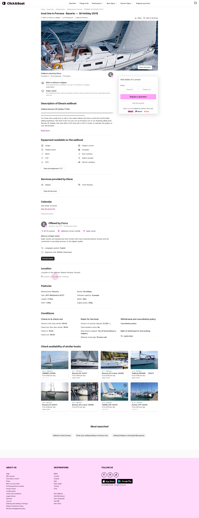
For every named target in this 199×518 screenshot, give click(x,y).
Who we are (10, 476)
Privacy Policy (11, 488)
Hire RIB (56, 501)
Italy (55, 481)
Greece (56, 479)
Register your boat (143, 3)
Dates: (122, 85)
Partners (9, 498)
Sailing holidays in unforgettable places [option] (128, 435)
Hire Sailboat (58, 493)
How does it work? (12, 479)
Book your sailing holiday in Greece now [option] (92, 435)
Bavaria (55, 292)
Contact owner (47, 258)
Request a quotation (138, 97)
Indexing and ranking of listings (17, 503)
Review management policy (15, 508)
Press (8, 481)
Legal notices (11, 496)
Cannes (56, 486)
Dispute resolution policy (15, 506)
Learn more (128, 336)
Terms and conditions (13, 493)
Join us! (9, 501)
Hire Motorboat (59, 496)
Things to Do (84, 3)
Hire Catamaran (59, 498)
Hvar (55, 488)
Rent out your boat (13, 484)
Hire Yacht (57, 503)
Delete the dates (47, 214)
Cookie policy (11, 491)
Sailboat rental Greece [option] (62, 435)
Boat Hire (72, 3)
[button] (138, 18)
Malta (56, 474)
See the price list (48, 209)
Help (7, 474)
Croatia (56, 476)
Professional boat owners (15, 486)
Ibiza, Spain (58, 484)
